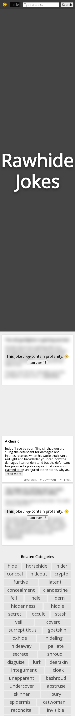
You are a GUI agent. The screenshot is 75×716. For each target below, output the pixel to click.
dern (60, 598)
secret (14, 614)
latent (55, 582)
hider (62, 566)
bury (56, 694)
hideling (54, 638)
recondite (21, 710)
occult (38, 614)
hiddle (57, 606)
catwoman (54, 702)
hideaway (21, 646)
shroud (54, 654)
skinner (22, 694)
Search (67, 5)
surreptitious (23, 630)
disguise (16, 662)
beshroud (56, 678)
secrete (20, 654)
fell (13, 598)
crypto (61, 574)
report (67, 479)
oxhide (19, 638)
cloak (58, 670)
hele (35, 598)
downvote (49, 479)
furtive (20, 582)
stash (61, 614)
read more (14, 474)
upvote (32, 479)
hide (15, 4)
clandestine (55, 590)
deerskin (59, 662)
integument (24, 670)
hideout (38, 574)
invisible (55, 710)
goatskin (57, 630)
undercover (22, 686)
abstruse (56, 686)
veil (18, 622)
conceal (15, 574)
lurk (37, 662)
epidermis (19, 702)
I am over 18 (37, 362)
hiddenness (23, 606)
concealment (21, 590)
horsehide (36, 566)
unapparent (21, 678)
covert (53, 622)
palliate (56, 646)
